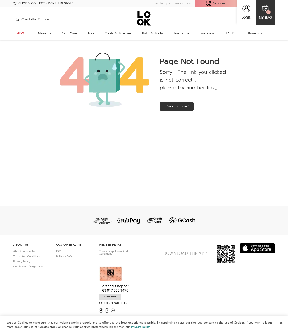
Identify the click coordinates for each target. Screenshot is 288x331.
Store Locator (183, 3)
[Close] (281, 323)
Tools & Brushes (118, 33)
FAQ (58, 251)
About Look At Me (24, 251)
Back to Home (177, 106)
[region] (144, 323)
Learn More (110, 296)
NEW (20, 33)
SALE (230, 33)
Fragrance (182, 33)
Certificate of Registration (28, 266)
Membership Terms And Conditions (113, 252)
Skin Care (69, 33)
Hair (91, 33)
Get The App (162, 3)
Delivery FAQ (64, 256)
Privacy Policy (21, 261)
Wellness (207, 33)
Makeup (44, 33)
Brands (253, 33)
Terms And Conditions (26, 256)
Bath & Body (152, 33)
